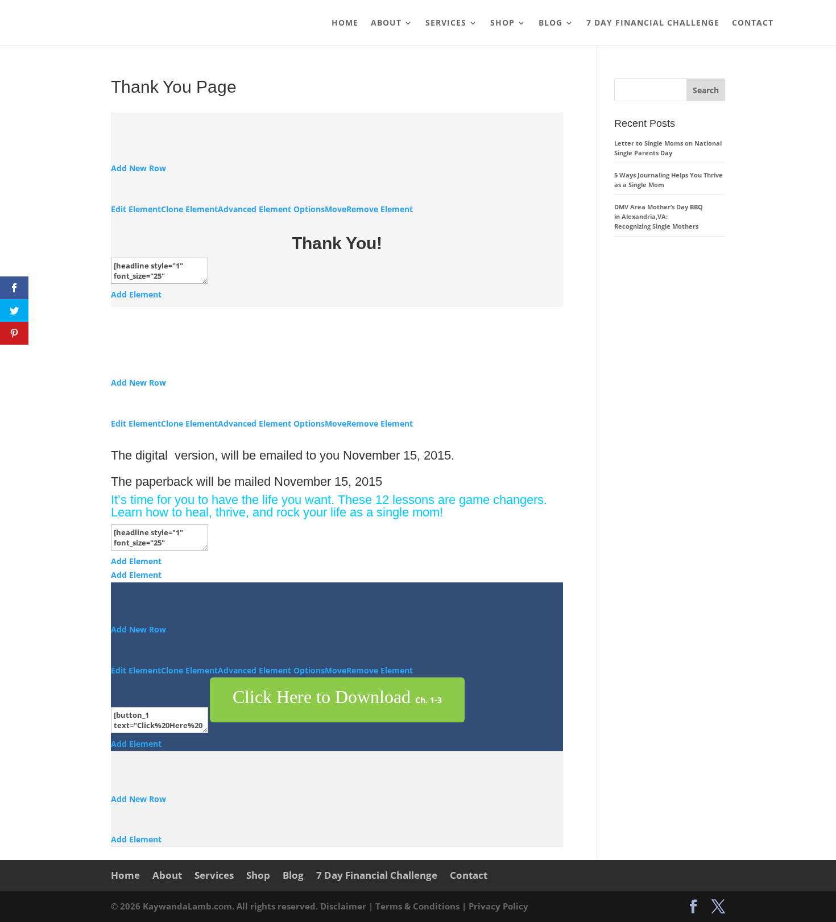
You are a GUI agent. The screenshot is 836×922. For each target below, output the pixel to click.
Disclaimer (344, 906)
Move (335, 209)
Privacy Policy (498, 906)
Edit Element (136, 209)
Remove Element (379, 209)
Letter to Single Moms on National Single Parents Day (668, 148)
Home (345, 23)
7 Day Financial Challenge (652, 23)
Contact (752, 23)
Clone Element (189, 209)
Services (445, 23)
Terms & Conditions (418, 906)
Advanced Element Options (271, 209)
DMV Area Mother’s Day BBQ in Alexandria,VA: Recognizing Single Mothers (658, 216)
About (386, 23)
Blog (550, 23)
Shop (502, 23)
